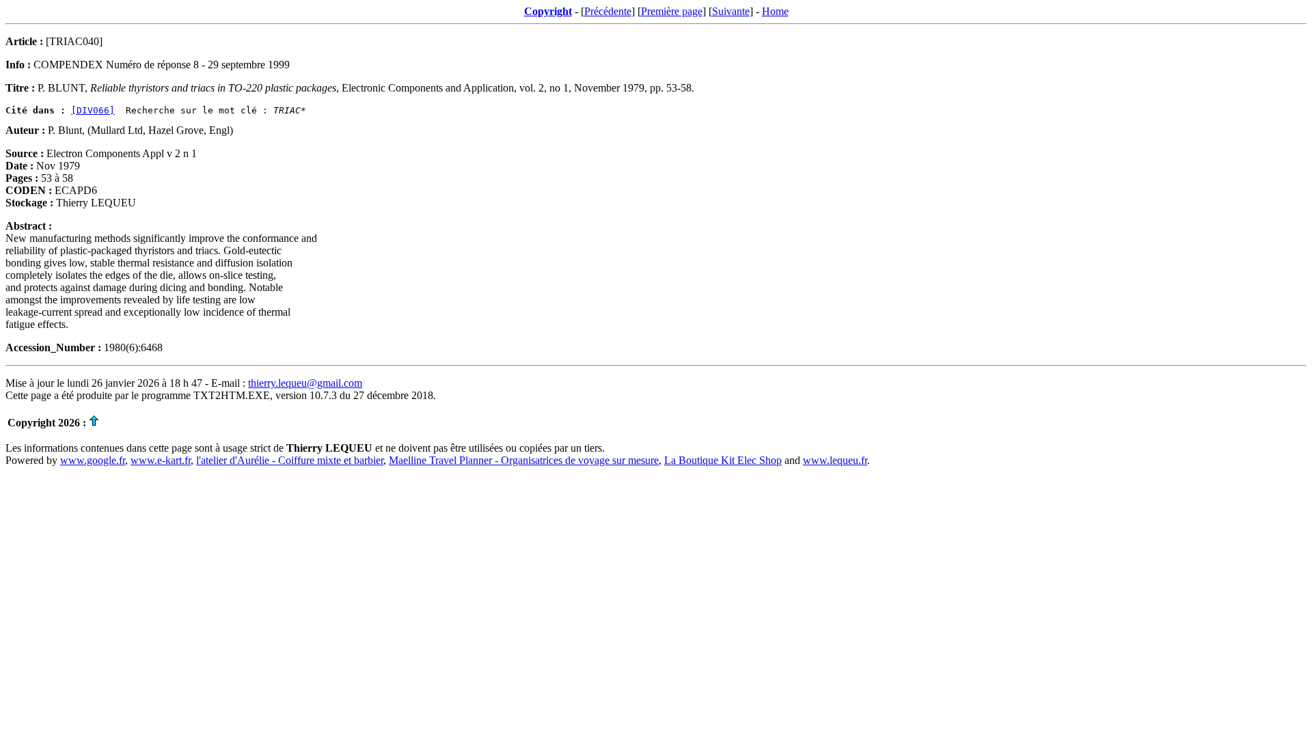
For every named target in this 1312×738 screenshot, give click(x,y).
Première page (671, 11)
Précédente (607, 11)
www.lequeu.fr (835, 460)
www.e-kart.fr (161, 460)
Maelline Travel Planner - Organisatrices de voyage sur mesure (524, 460)
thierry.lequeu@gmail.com (305, 383)
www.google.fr (92, 460)
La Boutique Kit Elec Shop (723, 460)
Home (775, 11)
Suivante (731, 11)
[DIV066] (93, 110)
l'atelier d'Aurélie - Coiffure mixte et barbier (289, 460)
